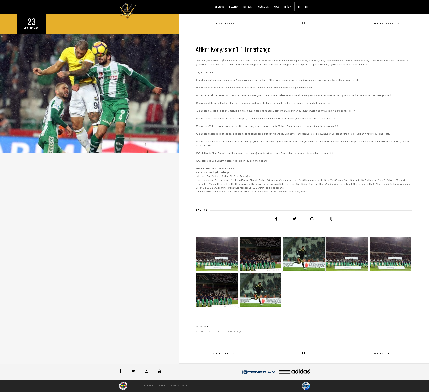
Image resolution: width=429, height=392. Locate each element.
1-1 (223, 331)
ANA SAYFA (219, 6)
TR (299, 6)
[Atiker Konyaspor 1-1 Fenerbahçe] (217, 254)
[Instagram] (146, 371)
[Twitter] (133, 371)
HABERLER (247, 6)
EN (306, 6)
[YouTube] (160, 371)
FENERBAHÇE (234, 331)
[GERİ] (304, 24)
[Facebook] (121, 371)
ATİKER (200, 331)
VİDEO (276, 6)
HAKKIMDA (233, 6)
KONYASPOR (212, 331)
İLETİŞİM (287, 6)
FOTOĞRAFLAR (263, 6)
